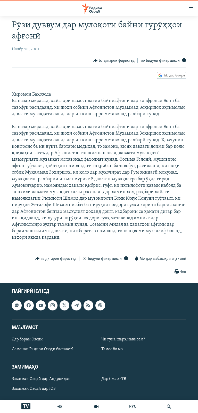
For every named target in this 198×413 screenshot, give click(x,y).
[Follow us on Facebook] (29, 305)
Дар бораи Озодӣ (27, 339)
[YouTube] (96, 406)
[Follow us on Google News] (17, 305)
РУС (132, 406)
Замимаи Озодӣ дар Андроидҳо (41, 379)
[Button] (114, 60)
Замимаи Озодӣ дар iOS (34, 389)
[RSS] (88, 305)
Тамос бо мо (112, 349)
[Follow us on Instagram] (52, 305)
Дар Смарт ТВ (113, 379)
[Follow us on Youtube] (41, 305)
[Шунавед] (59, 406)
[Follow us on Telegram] (76, 305)
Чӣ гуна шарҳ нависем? (123, 339)
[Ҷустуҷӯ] (169, 406)
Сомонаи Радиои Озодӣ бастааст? (42, 349)
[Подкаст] (100, 305)
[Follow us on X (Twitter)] (64, 305)
